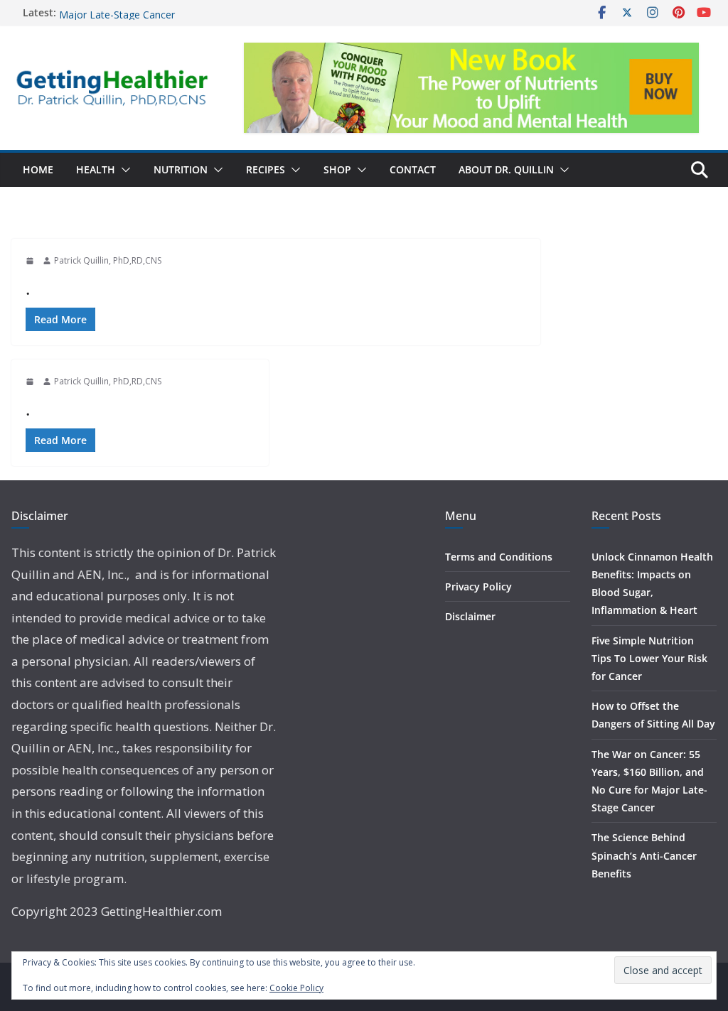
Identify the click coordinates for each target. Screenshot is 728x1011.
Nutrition (181, 169)
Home (38, 169)
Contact (413, 169)
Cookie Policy (296, 988)
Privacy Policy (478, 586)
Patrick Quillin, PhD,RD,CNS (107, 260)
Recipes (265, 169)
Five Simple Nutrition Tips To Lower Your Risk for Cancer (649, 658)
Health (95, 169)
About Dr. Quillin (506, 169)
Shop (337, 169)
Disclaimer (470, 616)
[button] (123, 170)
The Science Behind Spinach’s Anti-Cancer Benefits (644, 855)
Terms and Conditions (498, 556)
